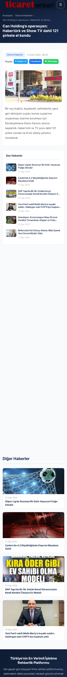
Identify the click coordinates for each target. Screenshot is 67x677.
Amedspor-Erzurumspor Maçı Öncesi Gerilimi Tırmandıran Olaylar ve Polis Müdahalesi (37, 220)
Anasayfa (7, 15)
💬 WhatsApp (51, 61)
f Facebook (36, 61)
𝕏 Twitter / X (20, 61)
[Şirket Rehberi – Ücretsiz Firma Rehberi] (30, 4)
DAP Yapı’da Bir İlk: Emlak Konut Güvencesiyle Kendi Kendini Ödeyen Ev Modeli (38, 194)
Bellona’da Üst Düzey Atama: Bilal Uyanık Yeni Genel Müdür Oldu (39, 232)
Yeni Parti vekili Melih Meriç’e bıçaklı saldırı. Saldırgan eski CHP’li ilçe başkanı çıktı (39, 207)
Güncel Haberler (24, 15)
